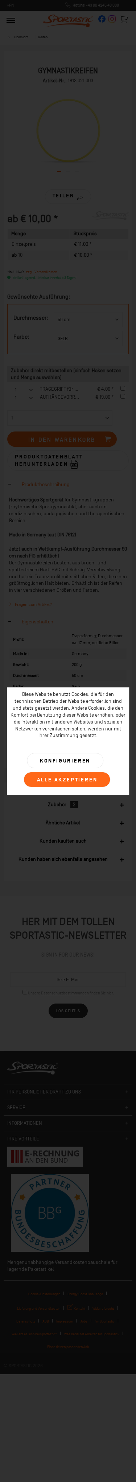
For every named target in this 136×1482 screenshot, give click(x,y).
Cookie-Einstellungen (44, 1294)
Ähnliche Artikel (63, 822)
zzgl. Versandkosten (41, 271)
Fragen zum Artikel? (33, 604)
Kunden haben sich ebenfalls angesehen (63, 859)
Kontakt (79, 1308)
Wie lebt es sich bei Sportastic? (34, 1334)
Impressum (64, 1321)
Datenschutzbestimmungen (65, 993)
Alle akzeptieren (67, 780)
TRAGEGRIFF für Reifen (64, 389)
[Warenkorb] (124, 19)
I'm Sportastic (105, 1321)
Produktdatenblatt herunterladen (49, 460)
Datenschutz (25, 1321)
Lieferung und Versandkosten (38, 1308)
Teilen (63, 196)
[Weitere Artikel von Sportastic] (110, 217)
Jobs (83, 1321)
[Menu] (11, 20)
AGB (45, 1321)
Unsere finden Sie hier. (71, 993)
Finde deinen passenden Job (68, 1346)
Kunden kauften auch (63, 841)
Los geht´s (68, 1011)
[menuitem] (11, 20)
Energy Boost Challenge (85, 1294)
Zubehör (61, 804)
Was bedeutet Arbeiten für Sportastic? (91, 1334)
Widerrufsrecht (103, 1308)
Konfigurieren (65, 761)
